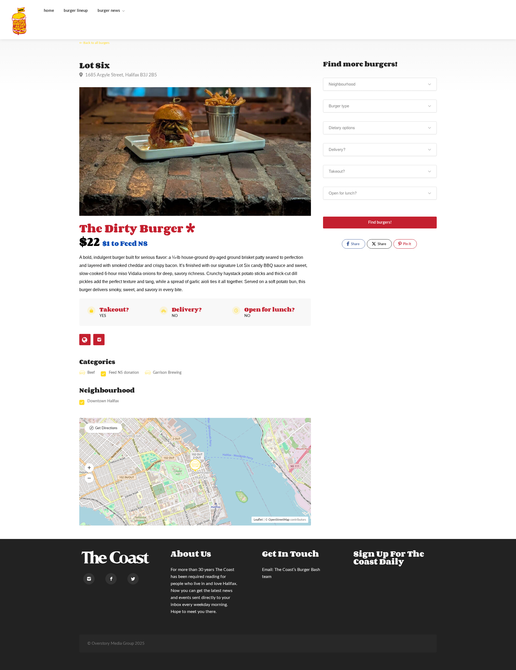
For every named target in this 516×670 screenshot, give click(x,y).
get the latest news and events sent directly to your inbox (201, 597)
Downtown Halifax (103, 401)
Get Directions (106, 428)
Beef (91, 373)
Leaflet (258, 519)
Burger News (109, 11)
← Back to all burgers (94, 42)
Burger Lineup (76, 11)
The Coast (224, 569)
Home (49, 11)
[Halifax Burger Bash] (19, 21)
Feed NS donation (124, 373)
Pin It (406, 244)
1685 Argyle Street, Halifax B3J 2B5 (120, 75)
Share (355, 244)
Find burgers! (380, 222)
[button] (89, 467)
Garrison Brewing (167, 373)
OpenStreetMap (278, 519)
